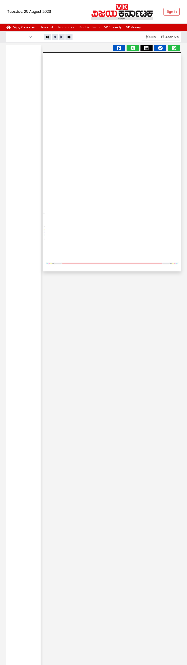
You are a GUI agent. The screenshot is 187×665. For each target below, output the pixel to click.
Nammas (66, 27)
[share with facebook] (119, 48)
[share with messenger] (174, 48)
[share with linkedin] (146, 48)
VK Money (133, 27)
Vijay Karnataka (24, 27)
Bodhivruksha (90, 27)
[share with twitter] (133, 48)
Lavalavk (47, 27)
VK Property (113, 27)
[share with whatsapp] (160, 48)
